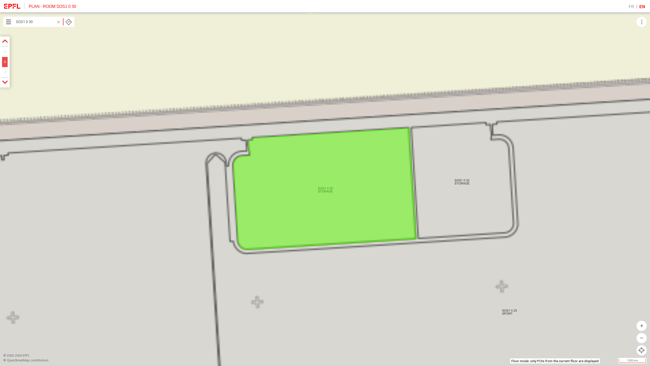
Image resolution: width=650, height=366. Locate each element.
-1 (5, 72)
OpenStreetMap (18, 360)
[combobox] (44, 22)
